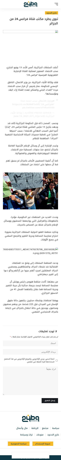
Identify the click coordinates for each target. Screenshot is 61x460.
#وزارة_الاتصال (46, 101)
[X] (35, 452)
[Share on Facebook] (46, 455)
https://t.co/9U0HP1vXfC (26, 104)
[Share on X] (40, 455)
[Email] (27, 455)
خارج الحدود (51, 12)
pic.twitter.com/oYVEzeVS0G (38, 108)
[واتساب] (25, 452)
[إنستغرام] (28, 452)
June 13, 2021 (21, 116)
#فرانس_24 (47, 104)
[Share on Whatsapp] (33, 455)
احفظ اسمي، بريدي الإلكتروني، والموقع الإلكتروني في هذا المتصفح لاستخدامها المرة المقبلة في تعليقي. (29, 360)
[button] (55, 4)
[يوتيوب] (31, 452)
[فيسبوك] (38, 452)
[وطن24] (30, 4)
